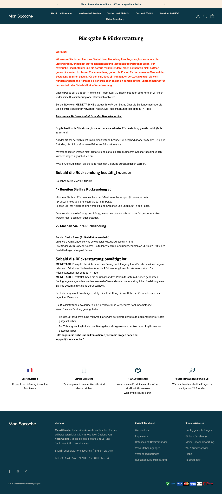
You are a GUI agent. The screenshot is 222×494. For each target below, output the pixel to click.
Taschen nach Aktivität (118, 13)
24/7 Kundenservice (196, 448)
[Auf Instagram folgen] (18, 471)
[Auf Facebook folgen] (9, 471)
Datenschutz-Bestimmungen (151, 442)
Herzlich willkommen (61, 13)
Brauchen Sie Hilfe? (169, 13)
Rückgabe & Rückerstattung (151, 459)
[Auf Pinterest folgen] (26, 471)
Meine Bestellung (115, 19)
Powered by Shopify (32, 483)
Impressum (141, 436)
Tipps (188, 453)
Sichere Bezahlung (196, 436)
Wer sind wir (142, 430)
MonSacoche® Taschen (89, 13)
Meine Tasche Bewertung (199, 442)
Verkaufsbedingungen (147, 448)
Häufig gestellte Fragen (198, 430)
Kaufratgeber (192, 459)
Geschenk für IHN (144, 13)
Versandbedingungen (147, 453)
